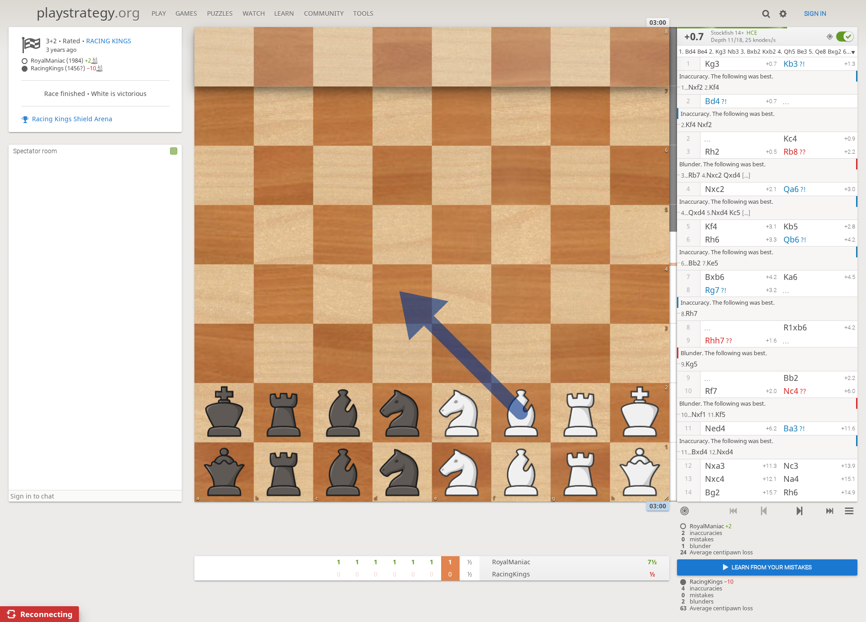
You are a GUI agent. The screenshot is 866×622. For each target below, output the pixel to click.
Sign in (815, 13)
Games (186, 13)
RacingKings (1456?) (63, 68)
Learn (284, 13)
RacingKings (511, 574)
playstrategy (88, 12)
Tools (363, 13)
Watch (254, 13)
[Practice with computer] (685, 511)
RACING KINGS (108, 41)
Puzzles (220, 13)
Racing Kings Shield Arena (72, 118)
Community (324, 13)
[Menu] (849, 511)
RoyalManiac (511, 562)
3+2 (51, 41)
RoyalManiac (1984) (61, 60)
